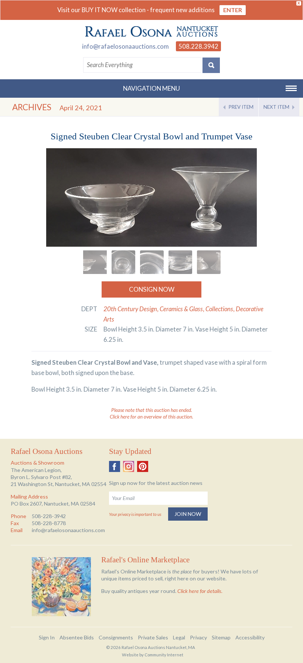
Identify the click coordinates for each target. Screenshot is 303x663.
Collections (219, 309)
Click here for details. (199, 591)
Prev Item (241, 107)
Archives (31, 107)
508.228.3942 (198, 46)
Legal (179, 637)
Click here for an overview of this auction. (151, 417)
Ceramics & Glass (181, 309)
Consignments (116, 637)
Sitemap (221, 637)
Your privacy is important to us (135, 514)
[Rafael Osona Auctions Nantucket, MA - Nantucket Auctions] (151, 31)
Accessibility (250, 637)
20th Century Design (130, 309)
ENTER (232, 9)
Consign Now (151, 289)
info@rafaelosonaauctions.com (125, 46)
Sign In (47, 637)
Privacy (198, 637)
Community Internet (163, 654)
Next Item (276, 107)
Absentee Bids (76, 637)
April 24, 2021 (80, 108)
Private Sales (153, 637)
